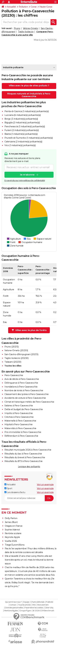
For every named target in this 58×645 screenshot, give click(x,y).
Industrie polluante (13, 67)
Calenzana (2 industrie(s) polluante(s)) (23, 141)
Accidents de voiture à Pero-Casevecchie (25, 398)
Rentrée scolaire (13, 533)
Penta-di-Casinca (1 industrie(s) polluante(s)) (26, 111)
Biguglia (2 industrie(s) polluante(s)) (22, 122)
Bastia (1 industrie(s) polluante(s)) (20, 134)
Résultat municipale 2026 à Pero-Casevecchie (27, 449)
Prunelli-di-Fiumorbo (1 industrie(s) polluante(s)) (28, 137)
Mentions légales (11, 611)
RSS (34, 605)
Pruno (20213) (11, 346)
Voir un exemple (45, 484)
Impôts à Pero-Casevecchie (18, 413)
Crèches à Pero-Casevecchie (18, 417)
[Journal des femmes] (15, 624)
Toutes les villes (12, 365)
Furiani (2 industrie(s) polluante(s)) (21, 130)
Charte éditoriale (37, 602)
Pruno (17, 28)
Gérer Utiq (49, 608)
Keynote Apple (12, 537)
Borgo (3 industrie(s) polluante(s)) (21, 118)
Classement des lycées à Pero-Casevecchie (26, 394)
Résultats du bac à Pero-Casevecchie (23, 453)
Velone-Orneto (30, 28)
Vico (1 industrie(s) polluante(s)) (20, 145)
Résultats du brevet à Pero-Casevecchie (24, 457)
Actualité (11, 6)
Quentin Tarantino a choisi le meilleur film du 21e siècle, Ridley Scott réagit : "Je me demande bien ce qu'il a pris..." (29, 582)
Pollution (23, 6)
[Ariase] (15, 641)
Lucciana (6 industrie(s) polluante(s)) (22, 115)
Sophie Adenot (12, 529)
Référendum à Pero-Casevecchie (21, 435)
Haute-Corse (45, 6)
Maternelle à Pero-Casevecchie (20, 420)
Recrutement (43, 605)
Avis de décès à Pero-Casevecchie (21, 379)
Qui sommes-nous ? (13, 602)
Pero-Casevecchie (13, 375)
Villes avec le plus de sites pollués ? (29, 85)
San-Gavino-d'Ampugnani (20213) (21, 354)
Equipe (26, 602)
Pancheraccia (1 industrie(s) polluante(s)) (24, 126)
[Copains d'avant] (15, 636)
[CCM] (43, 624)
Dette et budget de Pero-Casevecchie (23, 409)
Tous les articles (24, 605)
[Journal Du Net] (15, 630)
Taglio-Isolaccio (25, 31)
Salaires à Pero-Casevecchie (18, 405)
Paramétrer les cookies (34, 608)
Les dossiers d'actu (15, 492)
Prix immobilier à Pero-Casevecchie (22, 432)
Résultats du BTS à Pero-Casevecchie (23, 461)
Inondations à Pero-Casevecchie (20, 386)
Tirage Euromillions (15, 544)
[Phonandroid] (43, 642)
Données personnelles (14, 608)
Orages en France (13, 526)
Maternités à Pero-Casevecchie (20, 428)
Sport (9, 488)
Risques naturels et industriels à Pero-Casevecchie (29, 95)
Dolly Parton (11, 518)
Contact (13, 605)
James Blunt (11, 522)
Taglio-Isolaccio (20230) (16, 358)
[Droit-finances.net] (43, 630)
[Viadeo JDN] (43, 636)
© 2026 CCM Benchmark (43, 611)
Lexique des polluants (29, 466)
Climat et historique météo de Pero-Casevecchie (29, 401)
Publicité (49, 602)
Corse (34, 6)
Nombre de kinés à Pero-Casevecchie (23, 390)
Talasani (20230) (12, 361)
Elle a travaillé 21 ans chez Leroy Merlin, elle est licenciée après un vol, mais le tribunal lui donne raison (29, 560)
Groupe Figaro (25, 611)
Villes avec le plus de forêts (31, 330)
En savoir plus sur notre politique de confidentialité (24, 180)
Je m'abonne (27, 174)
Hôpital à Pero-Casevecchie (18, 424)
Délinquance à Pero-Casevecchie (21, 382)
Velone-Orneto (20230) (16, 350)
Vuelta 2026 (11, 541)
